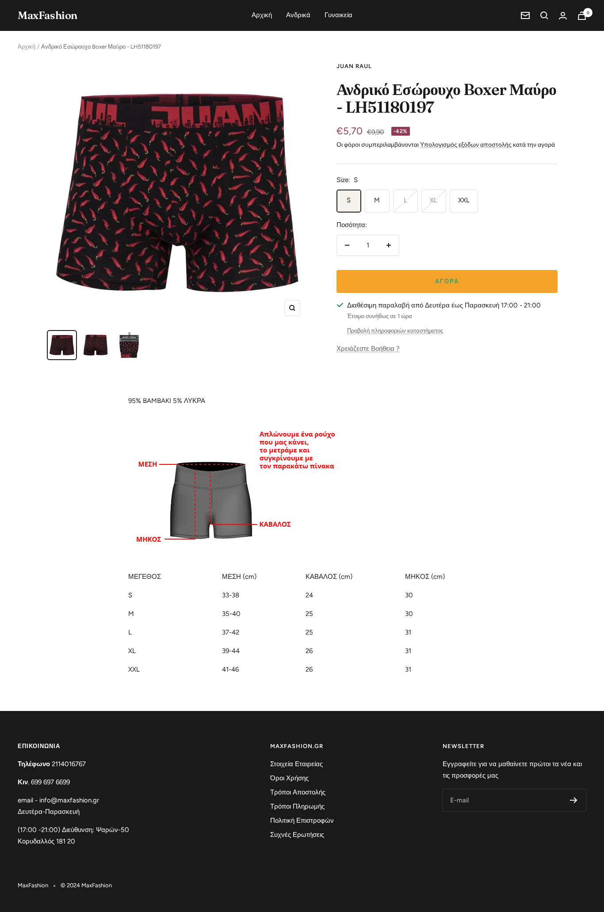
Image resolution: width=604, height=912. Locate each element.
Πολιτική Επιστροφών (302, 821)
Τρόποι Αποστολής (297, 792)
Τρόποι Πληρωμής (297, 806)
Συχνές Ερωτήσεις (297, 835)
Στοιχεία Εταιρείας (296, 764)
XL (433, 200)
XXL (464, 200)
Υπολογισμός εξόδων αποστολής (466, 144)
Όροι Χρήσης (289, 778)
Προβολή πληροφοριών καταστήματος (395, 330)
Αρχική (262, 15)
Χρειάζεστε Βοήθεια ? (368, 349)
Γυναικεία (338, 15)
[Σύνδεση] (563, 15)
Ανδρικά (298, 15)
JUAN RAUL (354, 66)
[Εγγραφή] (573, 800)
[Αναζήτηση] (544, 15)
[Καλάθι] (581, 15)
